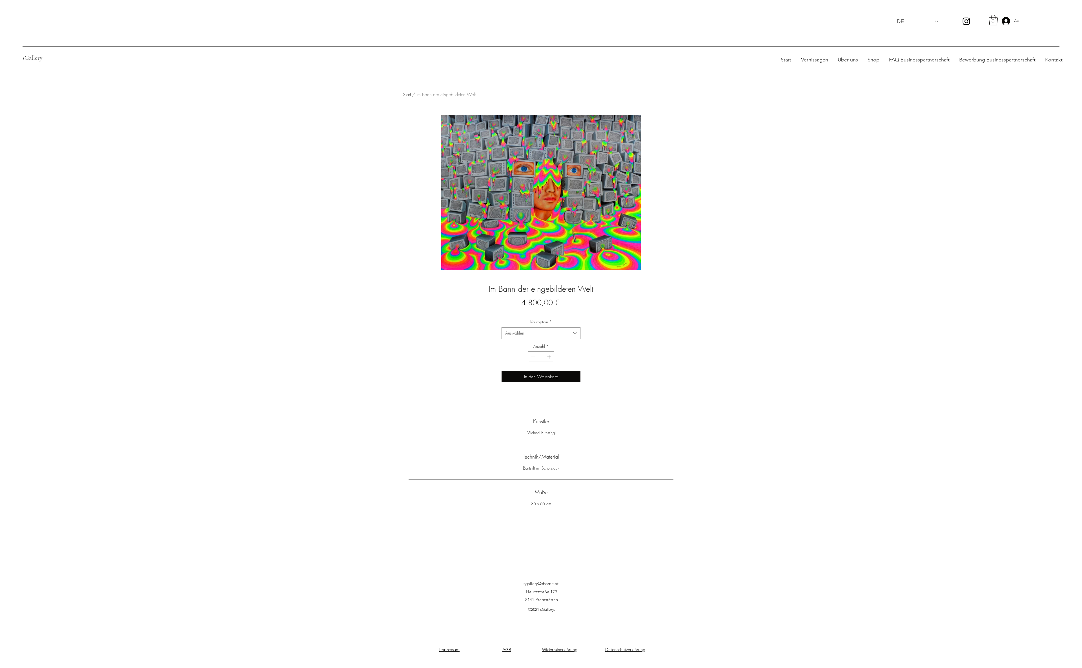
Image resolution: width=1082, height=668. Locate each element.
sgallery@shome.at (541, 583)
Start (407, 94)
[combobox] (541, 333)
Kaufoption (541, 321)
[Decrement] (532, 357)
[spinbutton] (541, 357)
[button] (993, 20)
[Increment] (549, 357)
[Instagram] (966, 21)
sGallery (33, 57)
